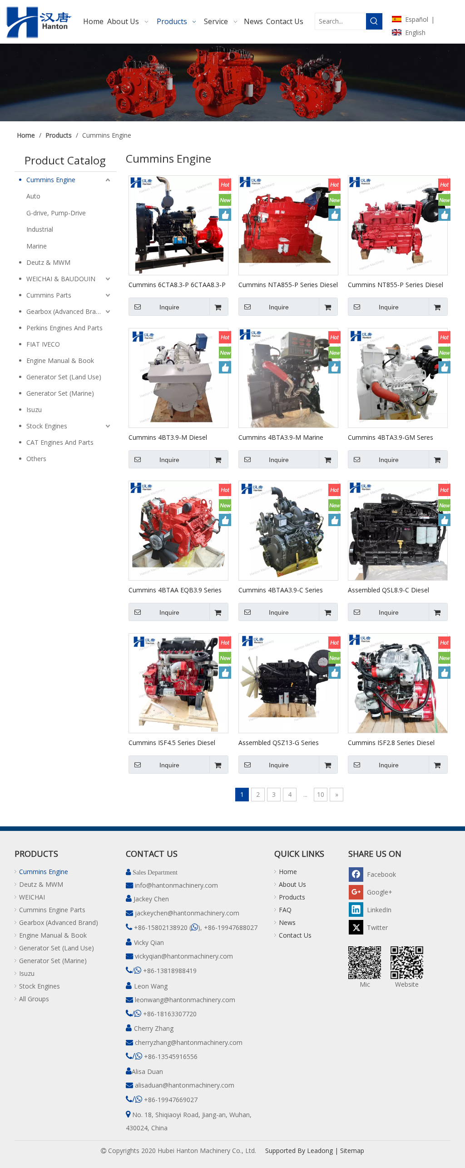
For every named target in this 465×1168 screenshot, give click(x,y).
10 (320, 794)
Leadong (320, 1150)
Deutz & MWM (48, 262)
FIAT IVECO (43, 344)
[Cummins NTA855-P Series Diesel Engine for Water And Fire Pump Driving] (288, 224)
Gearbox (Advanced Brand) (65, 311)
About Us (292, 884)
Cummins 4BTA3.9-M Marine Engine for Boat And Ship (280, 437)
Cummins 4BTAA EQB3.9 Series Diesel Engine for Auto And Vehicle (175, 590)
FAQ (285, 909)
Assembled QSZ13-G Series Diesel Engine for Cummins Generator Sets (278, 742)
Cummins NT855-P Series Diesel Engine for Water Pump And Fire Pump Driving (395, 284)
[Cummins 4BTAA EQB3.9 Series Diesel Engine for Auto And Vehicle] (178, 530)
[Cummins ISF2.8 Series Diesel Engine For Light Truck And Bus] (397, 682)
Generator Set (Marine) (60, 393)
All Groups (34, 998)
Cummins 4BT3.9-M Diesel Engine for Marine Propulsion (171, 437)
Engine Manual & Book (60, 360)
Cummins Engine (50, 179)
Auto (33, 196)
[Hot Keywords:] (374, 21)
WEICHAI (32, 897)
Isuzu (34, 409)
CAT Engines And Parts (60, 442)
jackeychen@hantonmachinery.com (187, 913)
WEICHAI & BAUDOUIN (60, 278)
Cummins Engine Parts (52, 909)
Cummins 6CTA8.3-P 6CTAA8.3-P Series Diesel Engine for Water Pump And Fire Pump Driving (177, 284)
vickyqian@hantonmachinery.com (184, 956)
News (287, 922)
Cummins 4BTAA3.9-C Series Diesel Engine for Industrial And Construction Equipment (284, 590)
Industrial (39, 229)
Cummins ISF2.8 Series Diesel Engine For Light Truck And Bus (394, 742)
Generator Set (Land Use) (63, 377)
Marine (36, 246)
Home (288, 871)
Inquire (169, 307)
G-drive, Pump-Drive (56, 213)
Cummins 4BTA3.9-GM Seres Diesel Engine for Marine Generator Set (390, 437)
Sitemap (352, 1150)
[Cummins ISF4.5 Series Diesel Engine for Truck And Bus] (178, 682)
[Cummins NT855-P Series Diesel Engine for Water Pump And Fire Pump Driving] (397, 224)
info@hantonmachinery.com (176, 885)
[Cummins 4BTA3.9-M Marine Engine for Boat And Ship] (288, 377)
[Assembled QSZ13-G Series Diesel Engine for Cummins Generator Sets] (288, 682)
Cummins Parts (48, 295)
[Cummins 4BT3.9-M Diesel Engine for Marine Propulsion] (178, 377)
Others (36, 458)
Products (292, 897)
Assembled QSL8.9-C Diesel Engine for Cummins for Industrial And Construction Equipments (397, 590)
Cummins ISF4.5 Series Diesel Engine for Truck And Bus (172, 742)
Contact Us (295, 935)
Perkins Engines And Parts (64, 327)
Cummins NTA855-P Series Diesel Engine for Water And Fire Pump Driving (288, 284)
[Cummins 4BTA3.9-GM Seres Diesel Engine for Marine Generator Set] (397, 377)
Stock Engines (46, 426)
